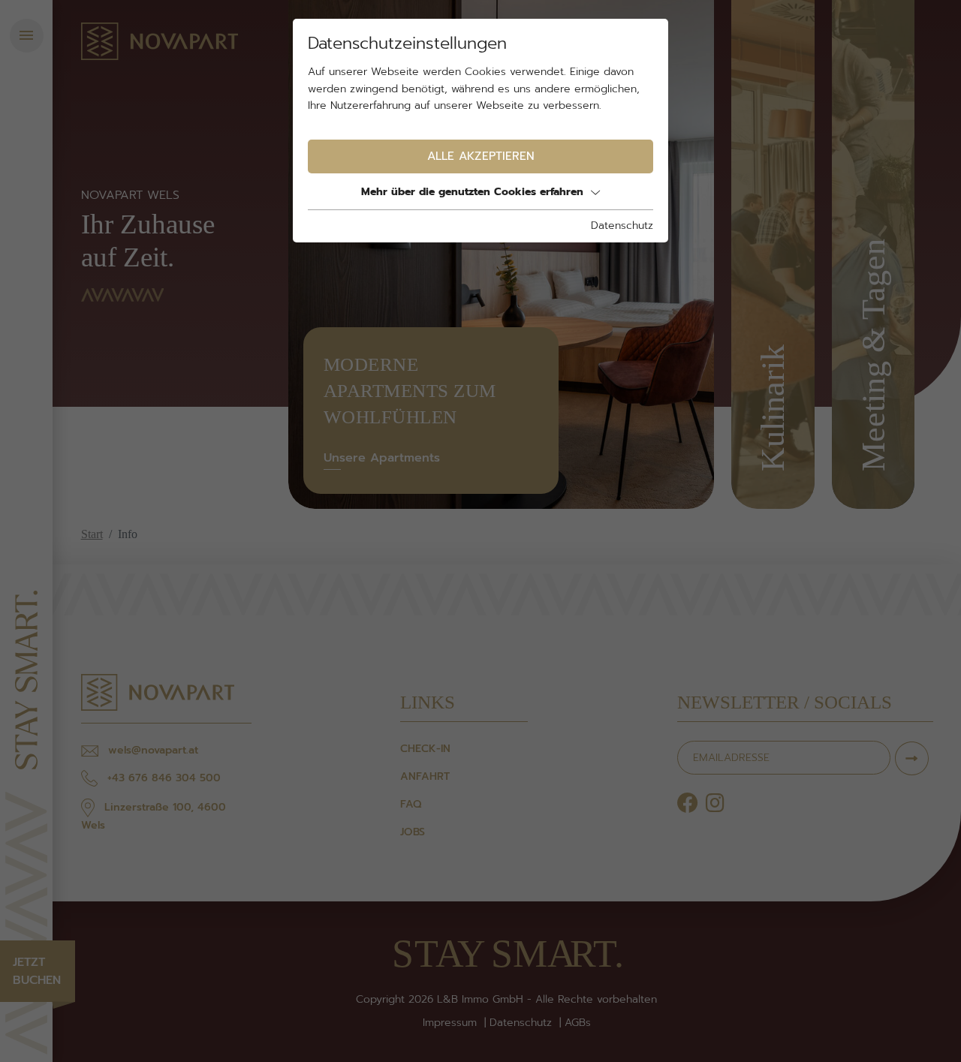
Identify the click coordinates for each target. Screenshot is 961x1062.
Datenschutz (622, 225)
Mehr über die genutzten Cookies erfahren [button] (472, 192)
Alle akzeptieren (481, 155)
